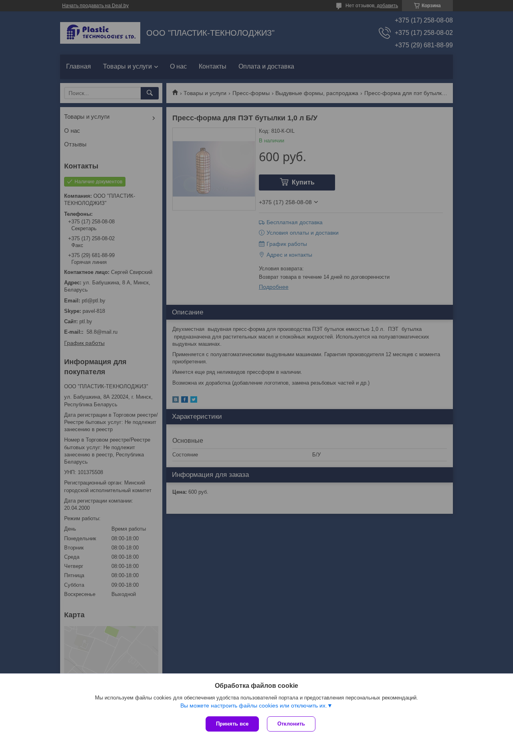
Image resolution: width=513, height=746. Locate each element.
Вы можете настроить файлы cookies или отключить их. (253, 705)
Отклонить (291, 724)
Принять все (232, 724)
